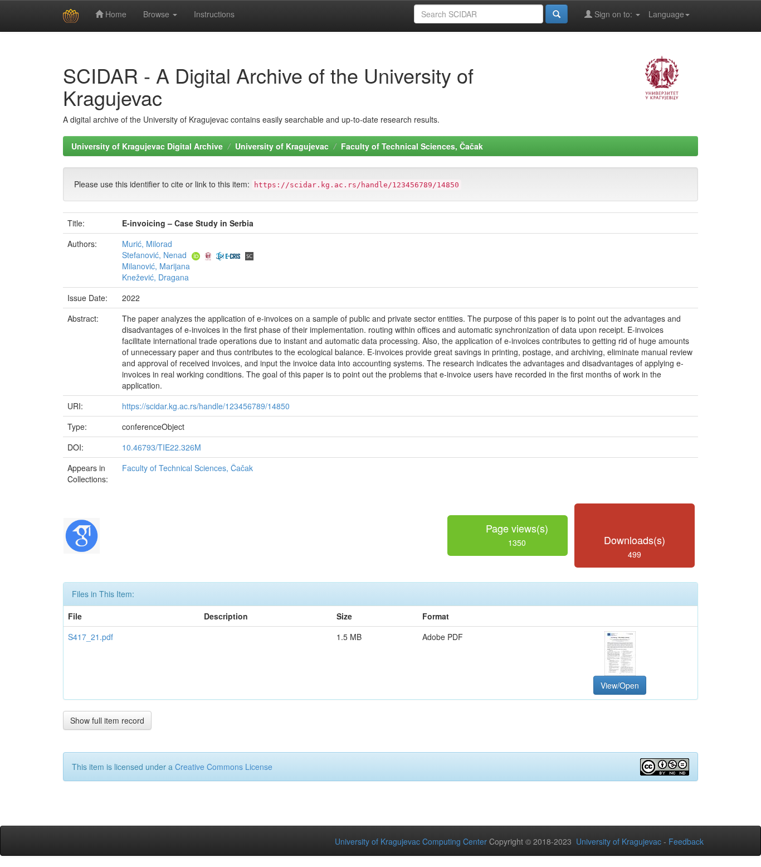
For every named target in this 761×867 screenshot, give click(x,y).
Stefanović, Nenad (154, 254)
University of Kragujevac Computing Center (411, 841)
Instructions (214, 14)
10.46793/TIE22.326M (161, 447)
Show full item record (107, 720)
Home (114, 14)
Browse (157, 14)
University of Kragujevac (282, 146)
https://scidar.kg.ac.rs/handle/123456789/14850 (206, 405)
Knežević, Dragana (155, 277)
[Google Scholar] (82, 534)
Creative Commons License (223, 766)
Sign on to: (613, 14)
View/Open (620, 685)
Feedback (686, 841)
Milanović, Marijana (156, 266)
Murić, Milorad (147, 243)
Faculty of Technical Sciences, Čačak (412, 146)
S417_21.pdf (90, 636)
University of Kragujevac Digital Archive (147, 146)
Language (666, 14)
